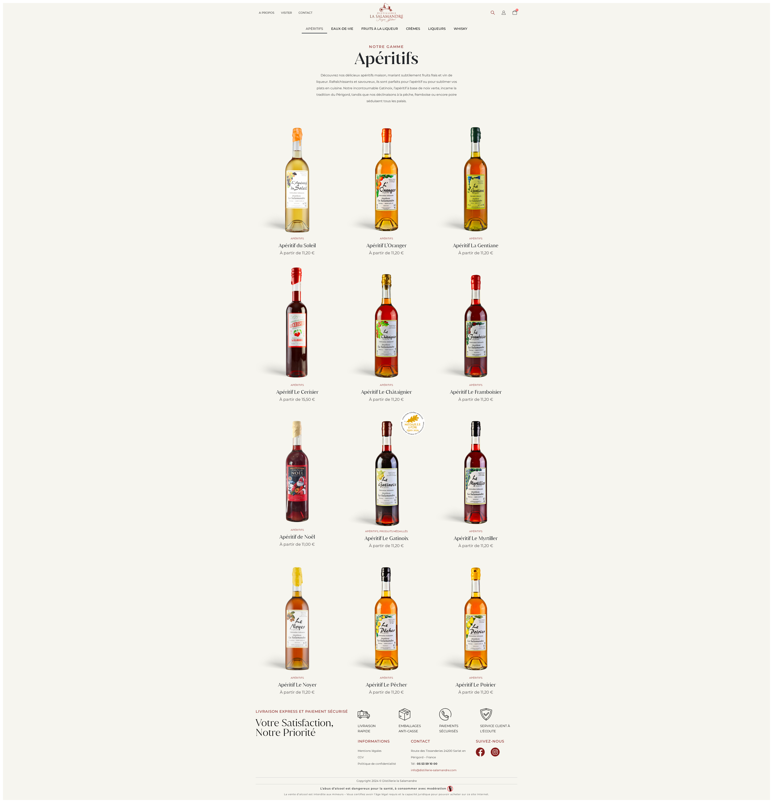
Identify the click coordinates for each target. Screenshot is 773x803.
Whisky (460, 29)
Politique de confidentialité (377, 764)
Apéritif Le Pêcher (386, 684)
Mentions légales (369, 751)
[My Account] (503, 12)
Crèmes (413, 29)
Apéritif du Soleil (297, 245)
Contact (305, 13)
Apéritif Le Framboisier (476, 392)
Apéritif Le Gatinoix (386, 538)
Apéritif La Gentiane (475, 245)
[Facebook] (480, 752)
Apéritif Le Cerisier (297, 392)
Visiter (286, 13)
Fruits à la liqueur (379, 29)
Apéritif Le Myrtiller (476, 538)
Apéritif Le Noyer (297, 684)
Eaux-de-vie (342, 29)
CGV (361, 757)
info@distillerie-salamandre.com (434, 770)
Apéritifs (314, 29)
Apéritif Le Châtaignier (386, 392)
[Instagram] (495, 752)
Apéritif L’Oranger (386, 245)
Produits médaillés (393, 531)
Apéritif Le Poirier (476, 684)
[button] (492, 12)
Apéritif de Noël (297, 537)
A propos (266, 13)
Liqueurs (437, 29)
